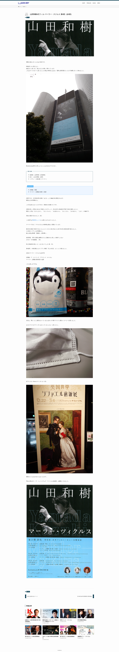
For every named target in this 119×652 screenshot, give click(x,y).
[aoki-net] (23, 3)
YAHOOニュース (36, 220)
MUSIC (28, 17)
